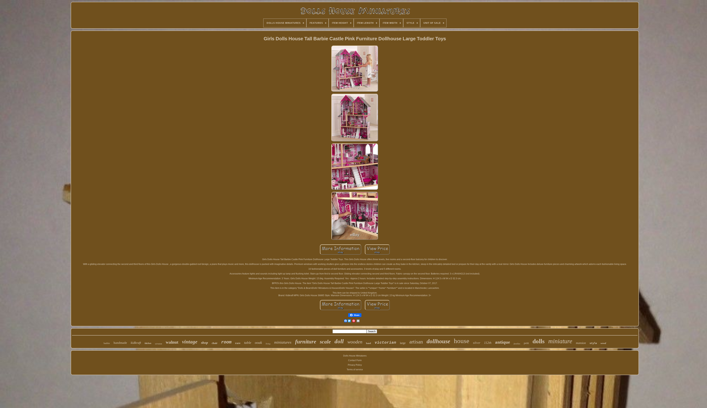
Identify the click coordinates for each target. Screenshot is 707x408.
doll (339, 341)
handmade (120, 343)
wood (603, 343)
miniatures (282, 342)
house (461, 341)
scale (325, 342)
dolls (538, 341)
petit (526, 343)
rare (237, 343)
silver (476, 343)
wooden (354, 342)
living (268, 344)
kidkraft (136, 343)
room (226, 342)
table (247, 343)
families (517, 344)
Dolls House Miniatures (355, 355)
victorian (385, 342)
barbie (107, 343)
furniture (305, 341)
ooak (258, 342)
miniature (560, 341)
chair (214, 343)
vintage (189, 342)
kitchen (148, 343)
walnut (172, 342)
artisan (416, 342)
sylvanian (158, 344)
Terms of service (355, 369)
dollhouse (438, 341)
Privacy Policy (355, 365)
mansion (581, 343)
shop (204, 343)
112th (487, 343)
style (593, 343)
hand (368, 343)
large (403, 343)
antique (502, 342)
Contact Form (355, 360)
